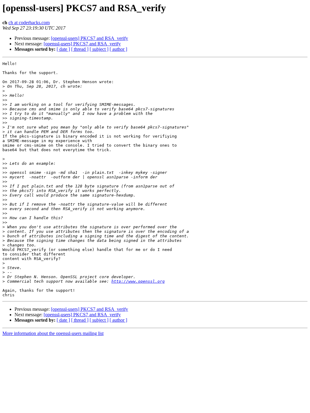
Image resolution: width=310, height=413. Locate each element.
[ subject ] (99, 49)
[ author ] (118, 49)
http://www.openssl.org (138, 281)
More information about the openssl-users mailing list (53, 333)
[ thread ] (79, 49)
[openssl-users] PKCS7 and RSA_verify (89, 38)
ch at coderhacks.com (29, 22)
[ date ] (63, 49)
